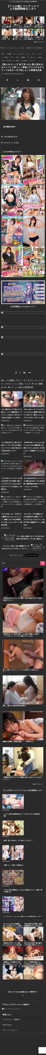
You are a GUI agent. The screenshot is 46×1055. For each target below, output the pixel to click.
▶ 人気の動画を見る (9, 137)
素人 (3, 54)
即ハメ (33, 57)
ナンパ (28, 54)
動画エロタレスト (39, 42)
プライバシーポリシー (10, 1030)
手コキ (17, 57)
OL (28, 57)
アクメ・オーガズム (18, 54)
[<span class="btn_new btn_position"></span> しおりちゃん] (34, 231)
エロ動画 (8, 54)
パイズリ (39, 54)
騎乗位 (23, 57)
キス (33, 54)
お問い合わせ (7, 1025)
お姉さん (25, 60)
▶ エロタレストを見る (10, 143)
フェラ (12, 57)
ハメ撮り (39, 57)
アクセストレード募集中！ (11, 1019)
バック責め (5, 57)
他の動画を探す (9, 127)
